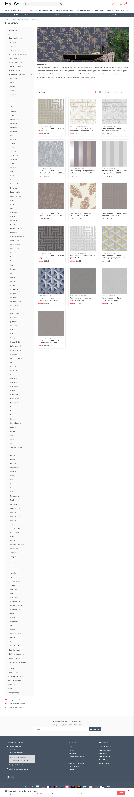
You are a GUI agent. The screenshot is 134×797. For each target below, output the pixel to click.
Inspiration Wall (15, 301)
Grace (12, 265)
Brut (11, 135)
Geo (11, 261)
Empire (12, 216)
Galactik (13, 257)
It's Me (12, 309)
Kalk (11, 330)
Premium (13, 484)
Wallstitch (13, 593)
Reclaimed (13, 488)
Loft (11, 374)
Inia (11, 626)
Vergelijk (102, 760)
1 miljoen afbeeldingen (37, 794)
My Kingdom (14, 403)
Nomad (12, 419)
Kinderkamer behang (18, 54)
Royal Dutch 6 (15, 508)
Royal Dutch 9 (15, 516)
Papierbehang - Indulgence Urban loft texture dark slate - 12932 (50, 215)
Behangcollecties (17, 74)
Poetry (12, 476)
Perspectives (14, 468)
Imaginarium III (15, 601)
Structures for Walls (17, 545)
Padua (12, 455)
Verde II (12, 577)
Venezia (13, 573)
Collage (12, 172)
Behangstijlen (15, 38)
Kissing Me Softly (16, 342)
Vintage (12, 585)
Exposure (13, 232)
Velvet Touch (14, 597)
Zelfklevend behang (17, 654)
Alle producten (104, 763)
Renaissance (14, 496)
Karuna (12, 630)
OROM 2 (13, 638)
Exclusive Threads (16, 228)
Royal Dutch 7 (15, 512)
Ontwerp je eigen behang (65, 10)
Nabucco (13, 411)
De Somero (14, 176)
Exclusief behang (45, 10)
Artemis (13, 95)
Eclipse (12, 200)
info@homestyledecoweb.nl (18, 769)
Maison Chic (14, 382)
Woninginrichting (121, 10)
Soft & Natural (15, 528)
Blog (70, 747)
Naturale (13, 415)
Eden (12, 204)
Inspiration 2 (14, 297)
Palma (12, 459)
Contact (71, 770)
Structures (13, 540)
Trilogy (12, 561)
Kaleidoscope (14, 326)
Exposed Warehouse (17, 237)
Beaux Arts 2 (14, 119)
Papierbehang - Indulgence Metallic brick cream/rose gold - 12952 (82, 130)
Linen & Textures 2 (16, 646)
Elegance (13, 208)
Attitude (13, 107)
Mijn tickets (103, 753)
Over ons (71, 750)
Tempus (13, 557)
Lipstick (12, 362)
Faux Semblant (15, 245)
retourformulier (15, 760)
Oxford (12, 451)
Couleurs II (13, 168)
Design (12, 180)
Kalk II (12, 334)
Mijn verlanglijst (104, 756)
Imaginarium (14, 622)
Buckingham (14, 139)
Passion (13, 463)
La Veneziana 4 (15, 350)
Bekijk (121, 793)
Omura (12, 431)
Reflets (12, 492)
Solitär (12, 536)
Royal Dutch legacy (16, 520)
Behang (32, 10)
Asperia (12, 103)
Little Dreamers (15, 634)
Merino (12, 391)
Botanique (13, 131)
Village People (15, 581)
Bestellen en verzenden (76, 756)
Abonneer (96, 729)
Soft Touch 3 (14, 532)
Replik (12, 500)
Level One (13, 354)
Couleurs (13, 151)
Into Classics (14, 305)
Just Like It (13, 322)
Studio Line (14, 549)
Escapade (13, 220)
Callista (12, 143)
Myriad (12, 407)
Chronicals (13, 160)
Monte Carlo (14, 395)
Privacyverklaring (74, 766)
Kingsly (12, 338)
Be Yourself (14, 123)
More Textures (15, 399)
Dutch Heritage (15, 196)
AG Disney (13, 78)
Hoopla (12, 277)
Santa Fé (13, 642)
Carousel (13, 147)
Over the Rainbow (16, 447)
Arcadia (12, 83)
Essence (13, 224)
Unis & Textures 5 (16, 569)
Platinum (13, 472)
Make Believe (14, 386)
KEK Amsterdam (16, 62)
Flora (12, 613)
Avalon (12, 115)
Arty (11, 99)
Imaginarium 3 (15, 609)
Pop (11, 480)
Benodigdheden (15, 650)
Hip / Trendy (15, 42)
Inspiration (13, 293)
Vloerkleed (99, 10)
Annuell (12, 91)
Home (7, 10)
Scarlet (12, 524)
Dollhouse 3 (14, 188)
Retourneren (72, 760)
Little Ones (14, 370)
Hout (12, 50)
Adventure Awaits (16, 605)
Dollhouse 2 (14, 184)
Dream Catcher (15, 192)
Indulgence (14, 289)
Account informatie (105, 747)
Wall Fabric (14, 589)
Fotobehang (15, 58)
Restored (13, 504)
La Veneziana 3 (15, 346)
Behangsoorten (16, 70)
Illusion (12, 618)
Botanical (13, 127)
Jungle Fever (14, 314)
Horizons (13, 281)
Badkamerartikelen (84, 10)
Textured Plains (15, 565)
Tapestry (13, 553)
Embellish (13, 212)
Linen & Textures (16, 358)
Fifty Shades (14, 249)
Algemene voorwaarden (76, 763)
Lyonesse (13, 378)
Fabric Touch (14, 241)
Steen (12, 46)
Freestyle (13, 253)
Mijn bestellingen (105, 750)
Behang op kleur (16, 66)
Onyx (12, 435)
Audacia (13, 111)
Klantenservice (73, 753)
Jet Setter (13, 318)
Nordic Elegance (15, 423)
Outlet (109, 10)
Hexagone (13, 269)
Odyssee (13, 427)
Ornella (12, 439)
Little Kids (13, 366)
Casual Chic (14, 155)
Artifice (12, 87)
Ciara (12, 164)
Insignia (12, 285)
